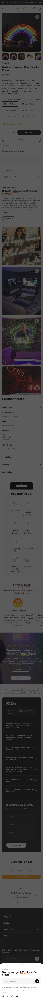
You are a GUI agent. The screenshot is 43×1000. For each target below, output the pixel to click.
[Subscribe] (37, 981)
